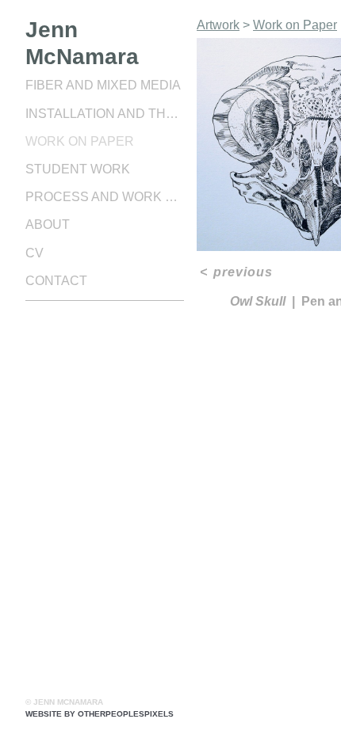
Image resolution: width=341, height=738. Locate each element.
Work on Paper (79, 141)
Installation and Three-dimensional (104, 113)
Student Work (77, 169)
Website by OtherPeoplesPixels (99, 713)
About (47, 224)
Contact (56, 280)
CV (34, 253)
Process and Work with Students (104, 197)
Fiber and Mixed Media (103, 85)
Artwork (218, 25)
